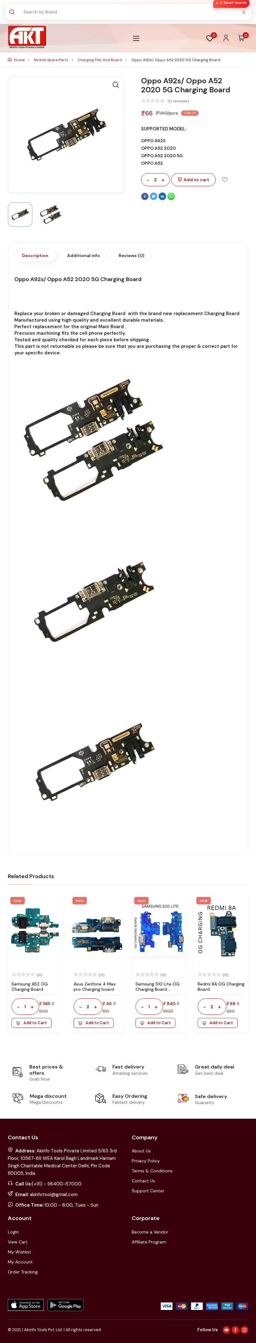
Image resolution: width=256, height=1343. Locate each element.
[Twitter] (154, 199)
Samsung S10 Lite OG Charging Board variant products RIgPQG (157, 991)
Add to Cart (35, 1022)
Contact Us (143, 1181)
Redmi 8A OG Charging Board (221, 986)
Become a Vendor (150, 1232)
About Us (141, 1151)
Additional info (83, 255)
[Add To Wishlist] (225, 179)
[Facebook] (145, 199)
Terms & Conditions (152, 1171)
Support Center (148, 1191)
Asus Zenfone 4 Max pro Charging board (95, 986)
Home (19, 59)
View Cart (18, 1242)
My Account (20, 1262)
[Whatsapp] (171, 199)
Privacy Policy (146, 1161)
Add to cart (196, 179)
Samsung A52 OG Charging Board (30, 986)
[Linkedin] (163, 199)
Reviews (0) (131, 255)
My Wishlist (19, 1252)
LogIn (13, 1232)
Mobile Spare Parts (51, 59)
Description (35, 255)
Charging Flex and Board (100, 59)
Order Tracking (23, 1272)
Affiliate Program (149, 1242)
